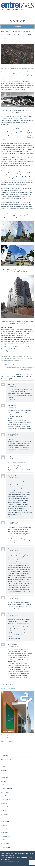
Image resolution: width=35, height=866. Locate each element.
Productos (5, 829)
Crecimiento (28, 358)
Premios (4, 825)
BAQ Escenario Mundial (9, 365)
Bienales (4, 770)
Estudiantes (5, 796)
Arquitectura (27, 356)
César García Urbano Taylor (8, 358)
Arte (3, 766)
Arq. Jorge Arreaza (18, 356)
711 (12, 356)
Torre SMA (20, 360)
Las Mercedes (13, 360)
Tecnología (5, 843)
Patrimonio (5, 818)
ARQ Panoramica (7, 759)
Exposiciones (6, 799)
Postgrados (5, 821)
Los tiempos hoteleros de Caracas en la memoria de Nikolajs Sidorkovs (19, 368)
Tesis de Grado (6, 847)
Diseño (4, 785)
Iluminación (5, 807)
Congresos (5, 781)
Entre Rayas (5, 792)
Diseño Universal (7, 788)
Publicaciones (6, 836)
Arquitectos (5, 763)
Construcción (20, 358)
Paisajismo (5, 814)
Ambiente (5, 755)
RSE (3, 840)
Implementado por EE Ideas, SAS (10, 861)
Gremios (4, 803)
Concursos (5, 777)
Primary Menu (17, 26)
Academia (5, 752)
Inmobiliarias (5, 360)
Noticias (4, 810)
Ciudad (5, 356)
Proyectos (5, 832)
